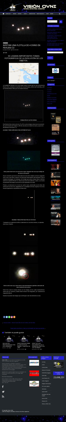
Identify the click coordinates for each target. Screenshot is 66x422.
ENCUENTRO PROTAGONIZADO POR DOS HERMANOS (9, 345)
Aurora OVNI (44, 398)
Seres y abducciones (51, 101)
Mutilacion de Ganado (51, 97)
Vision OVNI (49, 103)
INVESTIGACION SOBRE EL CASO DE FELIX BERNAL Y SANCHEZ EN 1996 (23, 345)
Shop (47, 13)
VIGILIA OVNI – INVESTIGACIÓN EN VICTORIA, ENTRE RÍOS (18, 322)
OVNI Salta (44, 375)
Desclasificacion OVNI (51, 93)
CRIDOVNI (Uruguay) (46, 372)
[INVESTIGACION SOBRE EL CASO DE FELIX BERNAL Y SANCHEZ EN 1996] (24, 335)
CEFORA (19, 13)
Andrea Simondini (15, 49)
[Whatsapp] (9, 317)
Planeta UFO (44, 401)
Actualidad (49, 89)
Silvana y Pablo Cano (46, 403)
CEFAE (43, 364)
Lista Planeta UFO (45, 378)
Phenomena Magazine (52, 99)
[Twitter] (7, 317)
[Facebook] (4, 317)
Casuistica (5, 43)
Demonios (44, 389)
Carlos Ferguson (45, 381)
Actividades (49, 87)
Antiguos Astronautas (46, 383)
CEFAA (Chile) (45, 367)
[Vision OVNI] (3, 13)
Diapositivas (32, 13)
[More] (14, 317)
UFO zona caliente (46, 386)
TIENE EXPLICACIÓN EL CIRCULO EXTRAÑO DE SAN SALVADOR (28, 328)
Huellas (48, 95)
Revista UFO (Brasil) (46, 370)
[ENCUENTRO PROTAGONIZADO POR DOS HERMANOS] (9, 335)
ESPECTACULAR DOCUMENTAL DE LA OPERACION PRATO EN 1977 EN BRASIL (38, 345)
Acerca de (8, 13)
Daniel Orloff (44, 391)
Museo (14, 13)
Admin (51, 13)
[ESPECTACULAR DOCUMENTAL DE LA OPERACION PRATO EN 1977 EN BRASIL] (38, 335)
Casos (25, 13)
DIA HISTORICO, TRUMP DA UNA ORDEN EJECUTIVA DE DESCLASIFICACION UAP (54, 37)
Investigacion (40, 13)
